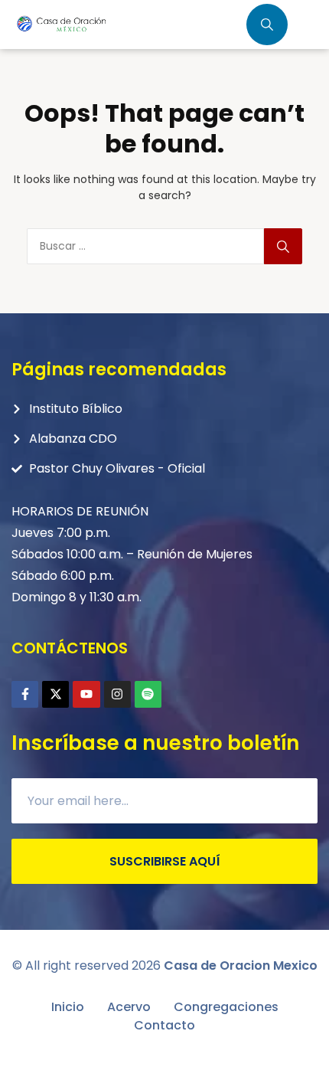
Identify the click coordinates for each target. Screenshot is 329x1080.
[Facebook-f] (24, 694)
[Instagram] (117, 694)
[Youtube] (86, 694)
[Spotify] (148, 694)
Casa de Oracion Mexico (241, 965)
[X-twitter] (55, 694)
